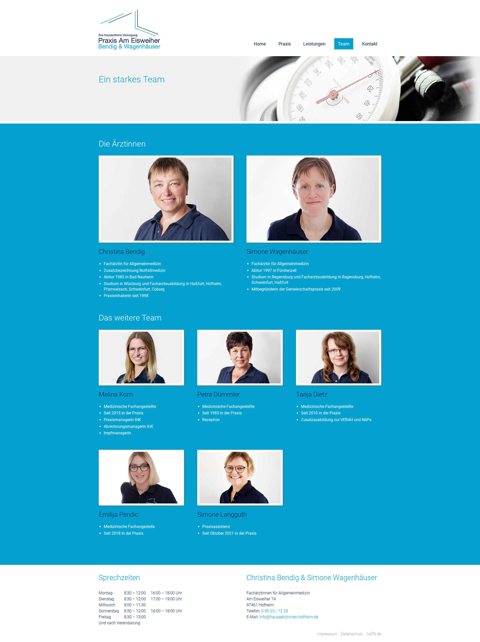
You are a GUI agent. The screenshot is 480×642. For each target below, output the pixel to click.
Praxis (284, 43)
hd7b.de (374, 634)
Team (344, 43)
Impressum (327, 634)
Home (260, 43)
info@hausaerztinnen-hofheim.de (289, 617)
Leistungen (314, 43)
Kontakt (370, 43)
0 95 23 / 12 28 (274, 611)
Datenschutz (352, 634)
